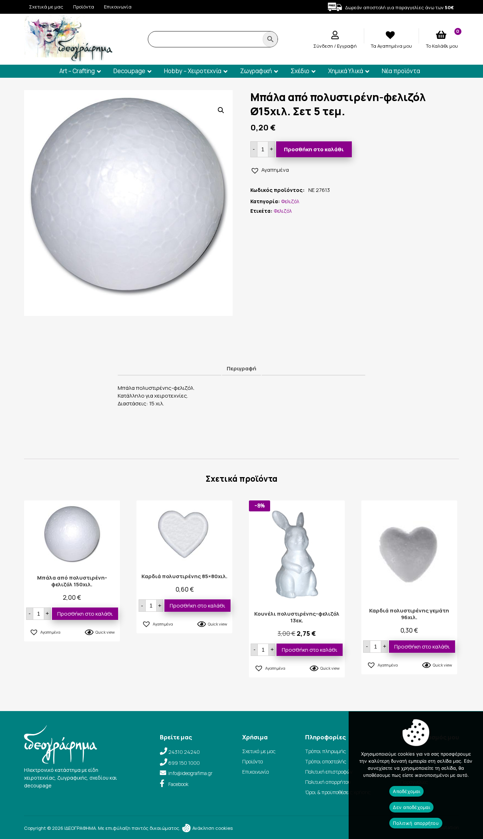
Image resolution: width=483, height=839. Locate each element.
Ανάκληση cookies (212, 828)
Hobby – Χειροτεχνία (192, 71)
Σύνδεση (323, 46)
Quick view (105, 632)
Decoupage (129, 71)
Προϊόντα (83, 7)
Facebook (178, 784)
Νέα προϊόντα (401, 71)
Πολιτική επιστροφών (329, 771)
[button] (221, 110)
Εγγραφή (347, 46)
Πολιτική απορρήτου (328, 782)
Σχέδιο (300, 71)
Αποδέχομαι (406, 791)
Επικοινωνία (118, 7)
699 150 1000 (184, 762)
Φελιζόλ (290, 201)
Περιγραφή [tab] (241, 368)
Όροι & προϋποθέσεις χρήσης (338, 792)
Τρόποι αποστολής (325, 761)
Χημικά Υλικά (345, 71)
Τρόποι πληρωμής (325, 751)
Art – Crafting (77, 71)
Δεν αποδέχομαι (411, 807)
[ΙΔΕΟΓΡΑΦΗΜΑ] (68, 59)
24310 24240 (184, 752)
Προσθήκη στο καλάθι (314, 149)
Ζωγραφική (256, 71)
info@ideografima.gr (190, 773)
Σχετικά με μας (46, 7)
